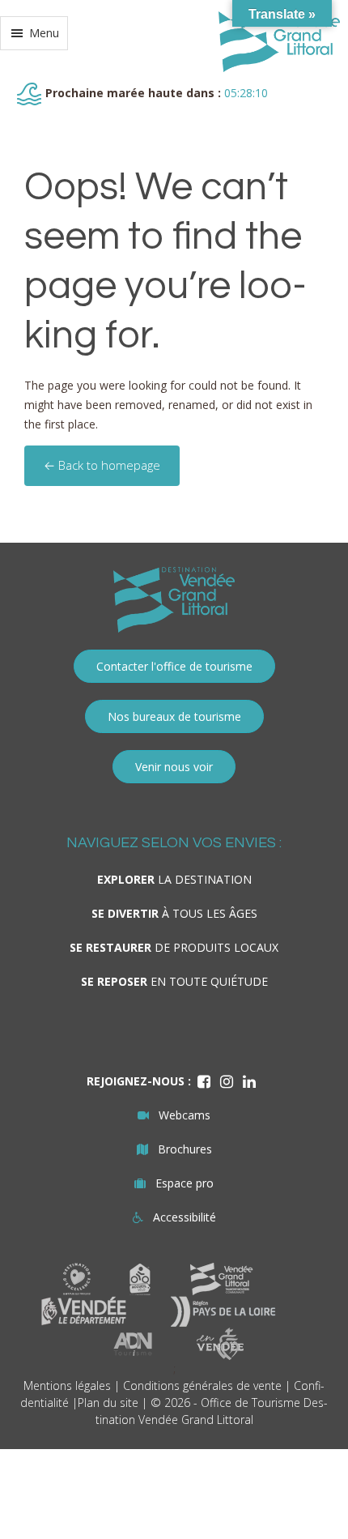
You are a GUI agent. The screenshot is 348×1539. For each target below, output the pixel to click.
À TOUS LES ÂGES (174, 913)
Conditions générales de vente (202, 1385)
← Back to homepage (102, 465)
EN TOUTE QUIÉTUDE (174, 981)
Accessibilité (184, 1217)
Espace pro (184, 1183)
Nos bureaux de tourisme (174, 716)
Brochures (185, 1149)
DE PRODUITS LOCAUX (174, 947)
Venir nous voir (174, 766)
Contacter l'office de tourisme (174, 666)
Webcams (184, 1115)
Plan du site (108, 1402)
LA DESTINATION (174, 879)
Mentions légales (67, 1385)
